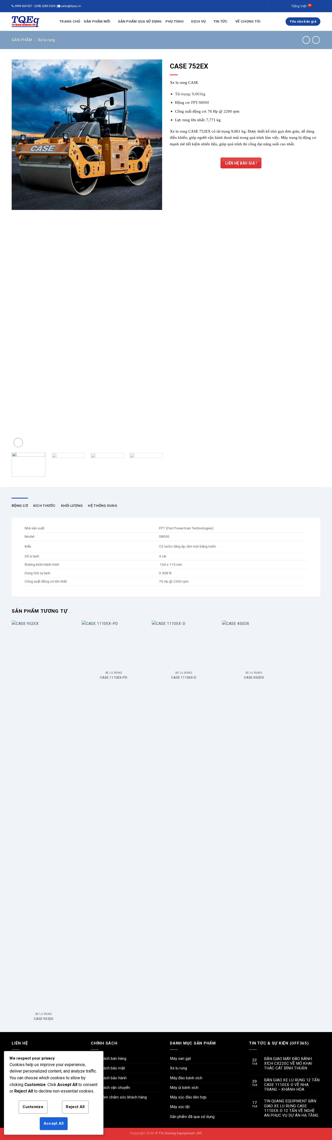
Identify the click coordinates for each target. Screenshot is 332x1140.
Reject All (75, 1106)
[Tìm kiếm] (259, 6)
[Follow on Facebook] (271, 6)
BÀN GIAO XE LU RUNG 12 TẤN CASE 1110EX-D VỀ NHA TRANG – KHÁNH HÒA (292, 1085)
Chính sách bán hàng (108, 1058)
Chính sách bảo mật (108, 1068)
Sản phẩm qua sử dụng (140, 21)
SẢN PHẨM (22, 40)
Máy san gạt (180, 1058)
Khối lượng (72, 505)
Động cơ (20, 505)
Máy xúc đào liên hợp (188, 1097)
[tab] (20, 506)
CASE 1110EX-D (183, 677)
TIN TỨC (220, 21)
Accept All (54, 1123)
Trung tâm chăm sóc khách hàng (119, 1097)
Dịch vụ (198, 21)
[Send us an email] (275, 6)
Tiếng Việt (299, 6)
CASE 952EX (43, 1018)
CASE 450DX (254, 677)
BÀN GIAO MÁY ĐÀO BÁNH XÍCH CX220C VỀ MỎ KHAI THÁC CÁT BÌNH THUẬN (288, 1063)
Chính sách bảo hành (109, 1078)
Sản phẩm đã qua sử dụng (192, 1116)
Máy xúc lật (180, 1106)
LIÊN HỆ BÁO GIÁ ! (241, 163)
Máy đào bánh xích (186, 1078)
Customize (33, 1106)
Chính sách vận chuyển (110, 1087)
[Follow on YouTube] (285, 6)
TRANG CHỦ (69, 21)
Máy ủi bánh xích (184, 1087)
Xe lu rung (46, 40)
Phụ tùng (174, 21)
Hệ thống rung (102, 505)
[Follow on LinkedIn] (280, 6)
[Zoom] (18, 442)
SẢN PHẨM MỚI (97, 21)
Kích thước (44, 505)
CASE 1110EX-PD (113, 677)
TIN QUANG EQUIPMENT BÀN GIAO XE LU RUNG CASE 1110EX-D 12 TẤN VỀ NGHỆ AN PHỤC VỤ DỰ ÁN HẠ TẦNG (291, 1108)
